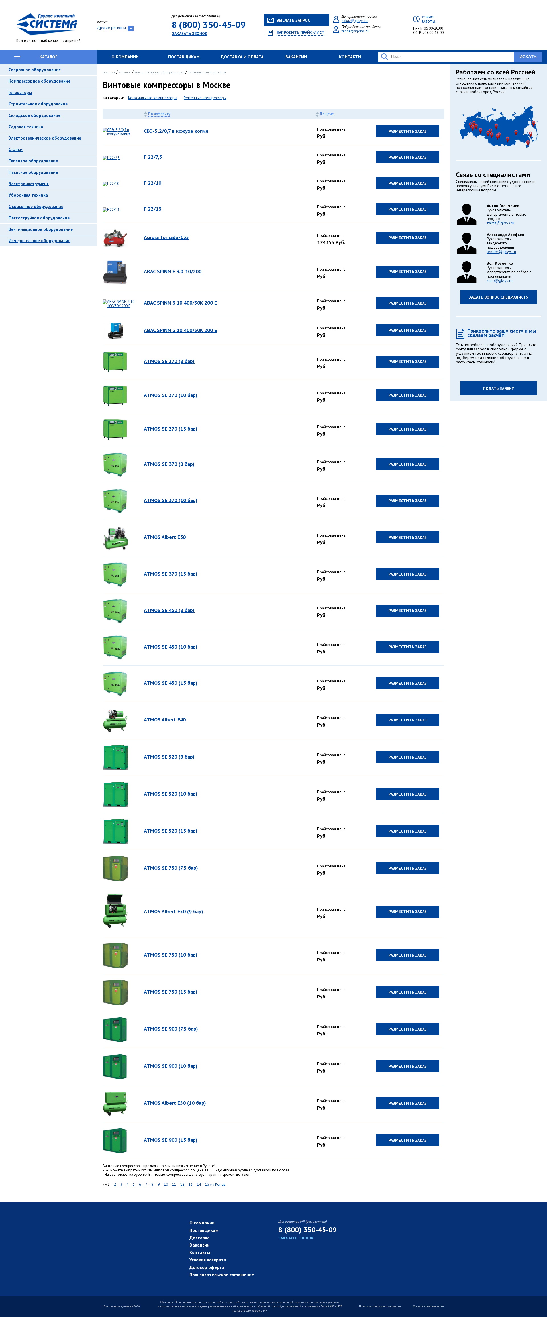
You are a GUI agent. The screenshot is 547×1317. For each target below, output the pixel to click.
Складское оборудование (34, 115)
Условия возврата (207, 1260)
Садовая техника (26, 126)
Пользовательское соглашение (221, 1274)
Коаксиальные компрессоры (152, 98)
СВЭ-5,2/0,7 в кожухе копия (176, 131)
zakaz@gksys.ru (355, 21)
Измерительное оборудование (39, 240)
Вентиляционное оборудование (41, 229)
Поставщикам (184, 57)
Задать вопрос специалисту (498, 297)
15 (207, 1184)
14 (199, 1184)
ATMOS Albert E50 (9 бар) (173, 911)
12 (182, 1184)
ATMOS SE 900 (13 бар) (170, 1140)
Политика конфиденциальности (380, 1306)
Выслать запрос (293, 20)
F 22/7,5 (153, 157)
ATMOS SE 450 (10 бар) (170, 646)
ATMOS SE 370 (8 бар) (169, 464)
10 (166, 1184)
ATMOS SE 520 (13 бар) (170, 830)
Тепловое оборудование (33, 161)
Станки (16, 149)
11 (174, 1184)
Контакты (350, 57)
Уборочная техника (28, 195)
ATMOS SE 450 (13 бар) (170, 683)
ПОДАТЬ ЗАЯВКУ (498, 388)
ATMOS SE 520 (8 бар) (169, 756)
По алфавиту (159, 113)
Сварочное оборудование (35, 69)
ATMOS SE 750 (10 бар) (170, 954)
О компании (125, 57)
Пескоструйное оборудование (39, 218)
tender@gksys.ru (355, 31)
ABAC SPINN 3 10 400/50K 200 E (180, 302)
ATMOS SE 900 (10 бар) (170, 1066)
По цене (327, 114)
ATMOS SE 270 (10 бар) (170, 395)
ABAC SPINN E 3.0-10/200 (172, 271)
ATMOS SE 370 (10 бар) (170, 500)
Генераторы (20, 92)
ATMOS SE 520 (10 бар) (170, 793)
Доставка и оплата (242, 57)
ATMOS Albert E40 (165, 719)
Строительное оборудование (38, 104)
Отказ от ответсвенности (428, 1306)
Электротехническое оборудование (45, 138)
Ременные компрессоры (205, 98)
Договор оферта (206, 1267)
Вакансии (296, 57)
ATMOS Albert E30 (165, 537)
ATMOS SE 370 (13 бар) (170, 573)
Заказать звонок (189, 33)
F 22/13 (152, 208)
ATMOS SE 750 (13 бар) (170, 991)
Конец (220, 1184)
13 (191, 1184)
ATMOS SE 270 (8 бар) (169, 361)
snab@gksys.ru (500, 280)
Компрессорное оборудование (39, 81)
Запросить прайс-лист (300, 32)
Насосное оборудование (33, 172)
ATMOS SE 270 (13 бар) (170, 428)
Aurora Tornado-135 (166, 237)
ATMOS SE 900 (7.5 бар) (171, 1029)
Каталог (48, 57)
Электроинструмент (29, 183)
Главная (109, 72)
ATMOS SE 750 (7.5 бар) (171, 868)
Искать (528, 56)
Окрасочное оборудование (36, 206)
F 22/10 (152, 183)
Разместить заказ (408, 131)
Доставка (199, 1237)
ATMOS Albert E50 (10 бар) (175, 1103)
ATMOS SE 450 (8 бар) (169, 610)
